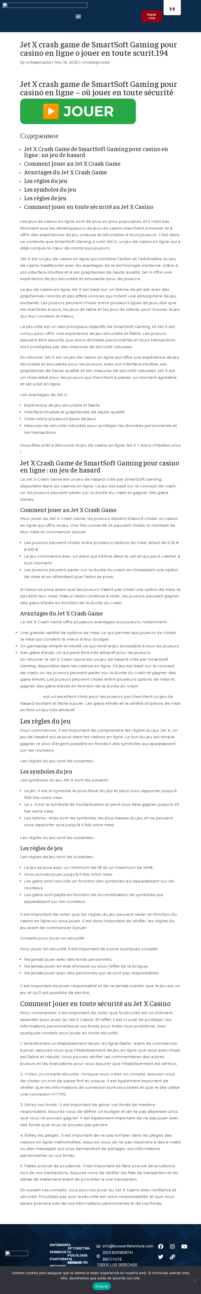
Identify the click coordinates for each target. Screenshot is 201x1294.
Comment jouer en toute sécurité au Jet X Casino (88, 206)
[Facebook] (160, 1246)
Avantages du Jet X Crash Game (65, 172)
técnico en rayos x (78, 1262)
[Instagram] (172, 1246)
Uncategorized (95, 62)
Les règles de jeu (45, 198)
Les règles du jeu (45, 180)
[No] (194, 1280)
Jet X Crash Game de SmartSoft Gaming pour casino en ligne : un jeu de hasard (96, 151)
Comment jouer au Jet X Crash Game (72, 163)
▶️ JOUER (78, 111)
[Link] (172, 1257)
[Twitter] (160, 1257)
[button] (78, 16)
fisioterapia (56, 1259)
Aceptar (102, 1286)
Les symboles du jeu (50, 189)
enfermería (56, 1245)
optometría (79, 1248)
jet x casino (31, 696)
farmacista (56, 1252)
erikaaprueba (38, 62)
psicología (78, 1255)
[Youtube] (184, 1246)
